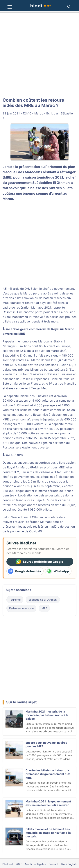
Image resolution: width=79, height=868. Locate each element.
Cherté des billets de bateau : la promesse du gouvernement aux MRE (48, 774)
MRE (44, 608)
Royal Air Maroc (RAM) (23, 467)
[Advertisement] (39, 55)
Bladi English (69, 864)
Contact (53, 864)
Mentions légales (35, 864)
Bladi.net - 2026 (12, 864)
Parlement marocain (21, 608)
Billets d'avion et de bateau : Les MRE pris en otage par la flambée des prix (48, 832)
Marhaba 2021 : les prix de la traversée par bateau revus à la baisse (47, 715)
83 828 (17, 455)
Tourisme (15, 599)
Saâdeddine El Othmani (51, 183)
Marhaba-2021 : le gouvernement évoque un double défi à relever (48, 803)
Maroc (38, 113)
